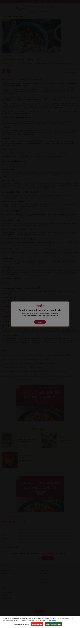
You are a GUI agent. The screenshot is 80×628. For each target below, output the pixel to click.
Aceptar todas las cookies (53, 624)
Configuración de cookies (21, 624)
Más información (51, 620)
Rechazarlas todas (37, 624)
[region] (40, 622)
